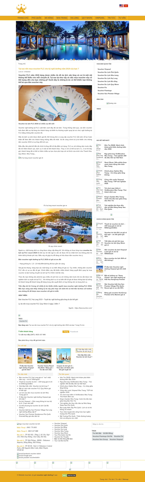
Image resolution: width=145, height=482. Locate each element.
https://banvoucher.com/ (83, 308)
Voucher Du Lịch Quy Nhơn (108, 84)
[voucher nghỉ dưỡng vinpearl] (19, 315)
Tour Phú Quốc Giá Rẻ (62, 435)
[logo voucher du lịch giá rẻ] (28, 424)
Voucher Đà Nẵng (60, 427)
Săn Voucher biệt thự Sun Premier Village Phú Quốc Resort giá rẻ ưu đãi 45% (114, 286)
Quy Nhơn (87, 18)
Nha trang (62, 18)
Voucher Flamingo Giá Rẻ (102, 436)
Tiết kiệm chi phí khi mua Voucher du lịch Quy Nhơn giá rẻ (114, 243)
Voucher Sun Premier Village (108, 93)
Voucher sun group (100, 439)
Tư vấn (122, 18)
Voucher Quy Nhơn (61, 433)
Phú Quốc (37, 18)
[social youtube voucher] (28, 457)
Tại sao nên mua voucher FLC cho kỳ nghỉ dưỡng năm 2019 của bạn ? (52, 325)
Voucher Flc (102, 87)
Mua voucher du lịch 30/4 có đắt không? (115, 259)
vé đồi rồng (108, 433)
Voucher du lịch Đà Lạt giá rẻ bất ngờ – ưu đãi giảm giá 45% (115, 234)
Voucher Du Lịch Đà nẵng (107, 81)
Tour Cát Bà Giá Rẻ (61, 441)
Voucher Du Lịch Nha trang (108, 75)
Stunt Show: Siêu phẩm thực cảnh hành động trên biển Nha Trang (115, 164)
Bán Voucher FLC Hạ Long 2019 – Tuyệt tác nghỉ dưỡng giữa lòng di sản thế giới (48, 299)
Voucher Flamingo (105, 90)
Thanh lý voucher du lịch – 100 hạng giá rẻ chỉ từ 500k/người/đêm (114, 226)
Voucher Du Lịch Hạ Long (107, 78)
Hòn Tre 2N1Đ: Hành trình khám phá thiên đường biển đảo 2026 (115, 147)
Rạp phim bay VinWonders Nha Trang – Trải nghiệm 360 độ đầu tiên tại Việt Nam (115, 156)
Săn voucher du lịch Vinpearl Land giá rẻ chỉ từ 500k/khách (115, 251)
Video (99, 109)
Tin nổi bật (97, 433)
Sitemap (125, 479)
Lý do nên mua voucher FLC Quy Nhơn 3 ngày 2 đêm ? (39, 304)
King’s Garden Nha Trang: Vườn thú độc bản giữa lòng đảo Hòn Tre (115, 199)
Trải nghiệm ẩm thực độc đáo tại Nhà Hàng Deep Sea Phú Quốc (115, 207)
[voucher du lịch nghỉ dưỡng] (111, 214)
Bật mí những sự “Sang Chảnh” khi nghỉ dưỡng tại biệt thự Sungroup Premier (114, 277)
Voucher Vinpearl (104, 69)
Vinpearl (100, 18)
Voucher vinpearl (116, 439)
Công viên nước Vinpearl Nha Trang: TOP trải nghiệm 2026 (115, 181)
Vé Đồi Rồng (62, 439)
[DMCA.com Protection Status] (69, 475)
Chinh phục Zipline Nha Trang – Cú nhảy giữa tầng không (114, 173)
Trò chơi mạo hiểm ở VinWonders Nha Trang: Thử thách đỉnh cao (115, 190)
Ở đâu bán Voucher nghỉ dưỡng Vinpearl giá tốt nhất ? (115, 269)
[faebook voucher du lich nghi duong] (29, 454)
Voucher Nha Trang (61, 431)
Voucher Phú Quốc (61, 425)
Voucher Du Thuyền (61, 437)
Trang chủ (22, 18)
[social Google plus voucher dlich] (24, 455)
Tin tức (111, 18)
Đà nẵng (49, 18)
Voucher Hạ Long (60, 429)
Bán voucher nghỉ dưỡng (28, 259)
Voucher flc (23, 321)
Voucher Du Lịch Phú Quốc (108, 72)
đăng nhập (29, 340)
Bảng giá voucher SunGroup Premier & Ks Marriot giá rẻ (115, 294)
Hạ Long (75, 18)
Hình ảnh (100, 99)
